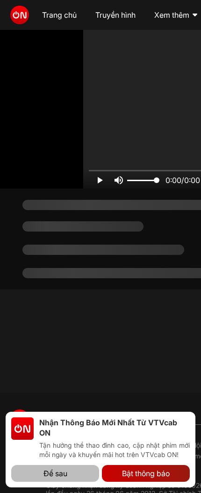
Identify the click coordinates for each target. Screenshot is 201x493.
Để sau (55, 473)
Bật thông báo (146, 473)
